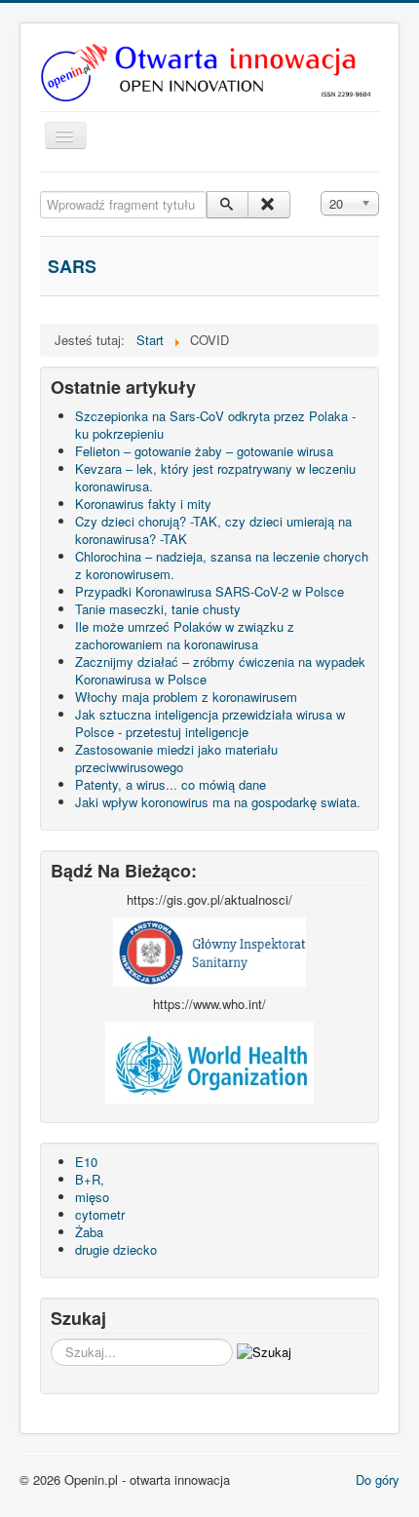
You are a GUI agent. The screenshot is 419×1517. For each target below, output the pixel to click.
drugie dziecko (116, 1249)
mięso (92, 1196)
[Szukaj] (227, 204)
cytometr (100, 1214)
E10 (86, 1161)
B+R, (89, 1179)
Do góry (378, 1479)
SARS (72, 266)
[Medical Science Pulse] (209, 950)
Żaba (89, 1232)
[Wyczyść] (268, 204)
